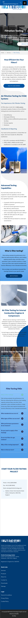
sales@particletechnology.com (14, 488)
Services (3, 570)
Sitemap (3, 586)
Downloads (4, 583)
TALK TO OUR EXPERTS (14, 85)
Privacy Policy (5, 598)
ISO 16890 (23, 144)
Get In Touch (14, 276)
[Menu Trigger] (25, 3)
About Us (3, 577)
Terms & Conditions (6, 595)
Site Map (14, 615)
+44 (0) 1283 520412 (10, 485)
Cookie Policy (5, 601)
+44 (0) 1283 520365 (12, 482)
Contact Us (4, 580)
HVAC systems (19, 107)
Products (3, 573)
